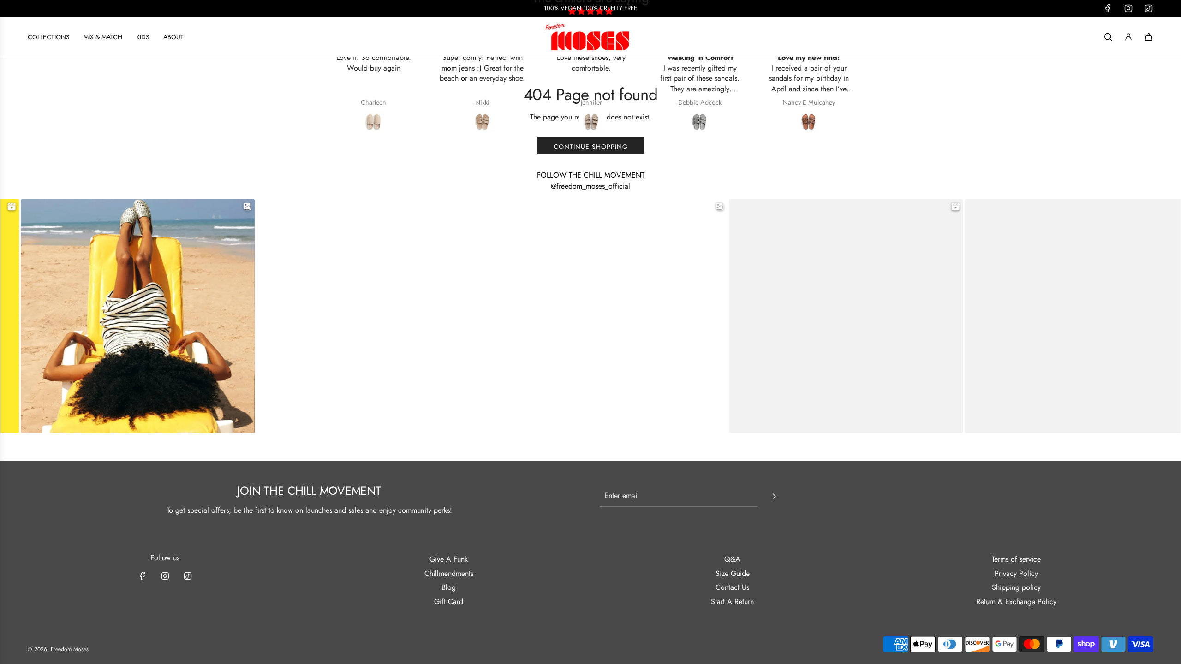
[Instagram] (165, 576)
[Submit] (774, 496)
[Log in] (1128, 37)
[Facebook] (142, 576)
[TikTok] (188, 576)
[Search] (1108, 37)
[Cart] (1149, 37)
